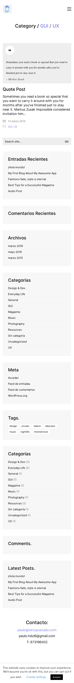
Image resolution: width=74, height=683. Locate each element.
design (13, 426)
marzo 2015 (15, 258)
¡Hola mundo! (16, 167)
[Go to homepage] (7, 9)
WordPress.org (17, 395)
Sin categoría (16, 335)
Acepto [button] (57, 677)
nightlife (25, 431)
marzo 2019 (15, 246)
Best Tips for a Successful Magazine (31, 185)
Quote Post (14, 89)
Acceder (13, 378)
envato (25, 426)
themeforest (41, 431)
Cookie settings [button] (36, 677)
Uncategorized (17, 341)
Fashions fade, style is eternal (27, 179)
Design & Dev (16, 288)
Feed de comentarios (21, 389)
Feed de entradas (19, 383)
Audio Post (15, 191)
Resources (15, 329)
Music (12, 318)
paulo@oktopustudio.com (37, 630)
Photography (16, 323)
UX (56, 26)
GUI (44, 26)
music (13, 431)
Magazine (14, 312)
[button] (69, 9)
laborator (50, 426)
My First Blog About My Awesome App (32, 173)
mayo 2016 (15, 252)
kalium (37, 426)
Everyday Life (16, 294)
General (13, 300)
